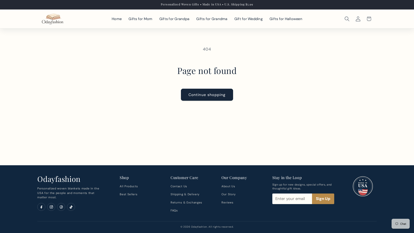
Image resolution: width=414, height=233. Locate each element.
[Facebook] (41, 207)
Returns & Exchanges (186, 202)
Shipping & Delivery (185, 194)
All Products (129, 186)
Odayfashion (59, 179)
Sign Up (323, 198)
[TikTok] (71, 207)
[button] (347, 19)
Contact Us (179, 186)
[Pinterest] (61, 207)
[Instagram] (51, 207)
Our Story (228, 194)
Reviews (227, 202)
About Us (228, 186)
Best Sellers (128, 194)
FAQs (174, 210)
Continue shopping (207, 94)
